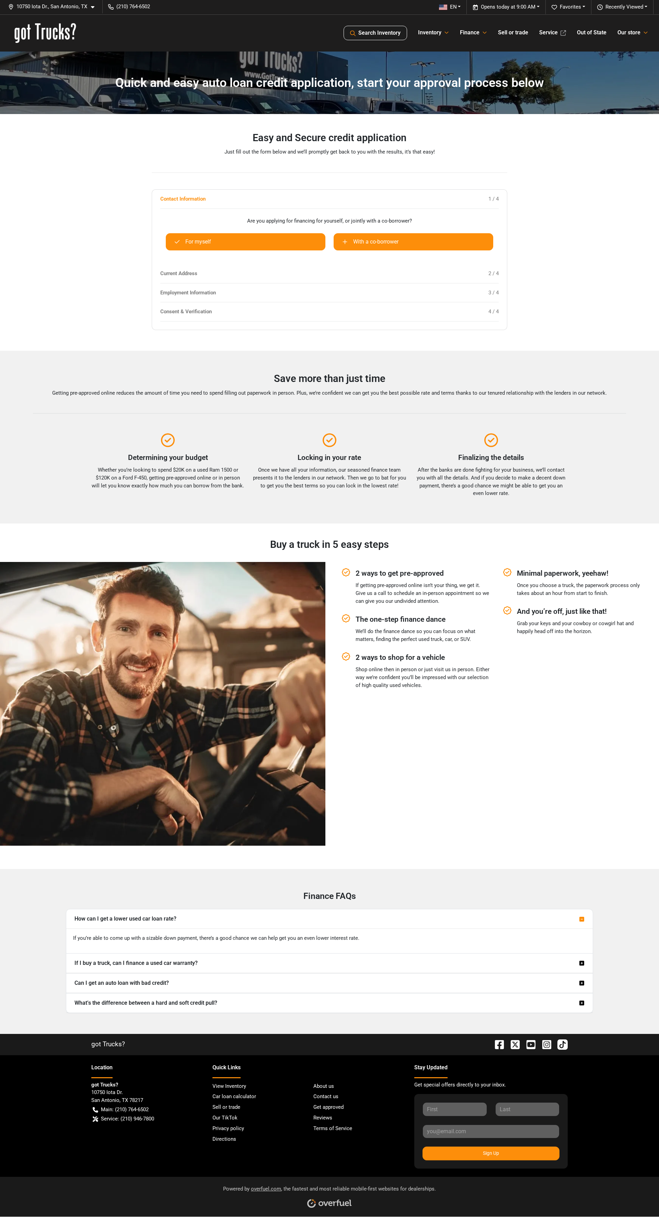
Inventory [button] (429, 32)
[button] (54, 6)
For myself (198, 241)
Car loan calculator (234, 1096)
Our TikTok (225, 1118)
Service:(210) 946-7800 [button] (127, 1119)
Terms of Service (332, 1128)
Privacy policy (228, 1128)
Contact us (325, 1096)
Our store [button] (628, 32)
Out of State (591, 32)
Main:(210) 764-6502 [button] (125, 1109)
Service (548, 32)
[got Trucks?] (45, 33)
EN (453, 7)
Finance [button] (469, 32)
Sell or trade (513, 32)
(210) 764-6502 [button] (133, 6)
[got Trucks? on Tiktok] (560, 1044)
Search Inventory (379, 33)
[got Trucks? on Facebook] (497, 1044)
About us (323, 1086)
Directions (224, 1139)
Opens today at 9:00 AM (508, 7)
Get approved (328, 1107)
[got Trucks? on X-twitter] (512, 1044)
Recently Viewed (624, 7)
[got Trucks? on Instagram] (544, 1044)
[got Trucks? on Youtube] (528, 1044)
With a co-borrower (375, 241)
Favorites (570, 7)
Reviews (322, 1118)
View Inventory (229, 1086)
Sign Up (491, 1153)
